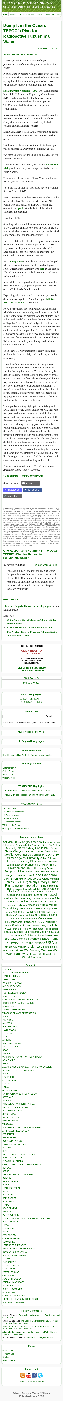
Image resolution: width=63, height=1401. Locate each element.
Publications (7, 774)
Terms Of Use (8, 1354)
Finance (44, 871)
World (26, 957)
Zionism (36, 957)
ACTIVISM (6, 1040)
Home (5, 14)
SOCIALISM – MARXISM (13, 1141)
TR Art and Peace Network (14, 812)
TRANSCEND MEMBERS (13, 1010)
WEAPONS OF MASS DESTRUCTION (19, 1013)
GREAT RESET (9, 1198)
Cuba (43, 858)
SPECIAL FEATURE (11, 1181)
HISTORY (6, 1148)
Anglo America (32, 842)
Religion (27, 928)
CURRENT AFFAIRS (11, 1238)
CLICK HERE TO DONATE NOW (31, 652)
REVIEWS (6, 1168)
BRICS (21, 848)
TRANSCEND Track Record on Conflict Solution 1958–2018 (28, 795)
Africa (18, 842)
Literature (11, 905)
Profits (35, 925)
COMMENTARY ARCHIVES (14, 1296)
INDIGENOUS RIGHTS (12, 1158)
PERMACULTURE (10, 1215)
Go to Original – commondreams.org (23, 476)
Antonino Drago (9, 1326)
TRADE (5, 1205)
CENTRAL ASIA (9, 1080)
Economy (43, 865)
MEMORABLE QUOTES (12, 1043)
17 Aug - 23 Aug (31, 683)
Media (44, 904)
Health (18, 882)
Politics (17, 925)
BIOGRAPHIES (9, 989)
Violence (34, 946)
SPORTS (6, 1259)
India (43, 885)
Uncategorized (8, 1292)
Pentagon (51, 921)
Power (27, 925)
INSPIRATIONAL (9, 1262)
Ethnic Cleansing (36, 868)
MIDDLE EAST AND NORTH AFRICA (18, 1104)
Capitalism (42, 848)
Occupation (31, 914)
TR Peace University (11, 815)
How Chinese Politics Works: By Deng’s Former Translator (27, 755)
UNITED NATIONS (10, 1121)
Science (18, 931)
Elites (52, 864)
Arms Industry (23, 845)
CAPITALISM (8, 1134)
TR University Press (11, 825)
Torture (45, 938)
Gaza (37, 875)
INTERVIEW (7, 1195)
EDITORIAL (7, 969)
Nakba (16, 911)
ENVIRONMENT (9, 1138)
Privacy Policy (8, 1361)
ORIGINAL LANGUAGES (13, 1282)
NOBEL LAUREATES (11, 996)
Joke (57, 898)
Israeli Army (26, 898)
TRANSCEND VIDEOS (12, 979)
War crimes (16, 950)
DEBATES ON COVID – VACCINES (17, 1175)
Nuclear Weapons (15, 915)
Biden (45, 845)
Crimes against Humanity (23, 858)
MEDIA (5, 1087)
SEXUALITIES (8, 1242)
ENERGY (42, 48)
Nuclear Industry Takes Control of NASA (29, 627)
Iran (45, 895)
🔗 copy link (11, 496)
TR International (9, 808)
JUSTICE (6, 1053)
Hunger (19, 885)
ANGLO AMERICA (10, 1047)
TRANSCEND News (11, 976)
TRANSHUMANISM (11, 1188)
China (53, 848)
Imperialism (32, 885)
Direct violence (39, 861)
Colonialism (51, 851)
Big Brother (54, 845)
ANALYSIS (7, 1023)
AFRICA (6, 1037)
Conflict (9, 854)
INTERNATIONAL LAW (12, 1111)
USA (50, 942)
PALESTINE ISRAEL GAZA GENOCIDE (19, 1107)
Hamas (9, 882)
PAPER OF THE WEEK (12, 983)
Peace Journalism (27, 14)
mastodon (14, 489)
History (42, 882)
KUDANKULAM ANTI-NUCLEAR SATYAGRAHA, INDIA (26, 1218)
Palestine (45, 918)
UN (22, 943)
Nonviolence (37, 911)
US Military (20, 946)
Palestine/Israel (14, 922)
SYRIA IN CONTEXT (11, 1117)
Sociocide (19, 935)
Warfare (46, 950)
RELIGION (7, 1185)
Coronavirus (23, 854)
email (29, 483)
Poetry (7, 925)
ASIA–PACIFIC (8, 1060)
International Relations (19, 894)
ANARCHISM (8, 1212)
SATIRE (5, 1171)
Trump (54, 938)
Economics (31, 864)
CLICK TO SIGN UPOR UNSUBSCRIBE (31, 700)
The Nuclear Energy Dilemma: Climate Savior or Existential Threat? (32, 633)
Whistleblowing (30, 954)
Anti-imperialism (51, 842)
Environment (16, 868)
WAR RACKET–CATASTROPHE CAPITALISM (22, 1057)
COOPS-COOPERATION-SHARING (18, 1003)
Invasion (38, 895)
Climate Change (13, 851)
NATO (25, 911)
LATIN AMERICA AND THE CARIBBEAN (19, 1094)
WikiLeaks (51, 954)
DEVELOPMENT (9, 1208)
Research (38, 928)
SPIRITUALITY (8, 1269)
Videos (39, 14)
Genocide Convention (15, 879)
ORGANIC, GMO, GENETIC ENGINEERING (21, 1164)
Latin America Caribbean (43, 901)
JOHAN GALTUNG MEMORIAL (16, 973)
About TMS (50, 14)
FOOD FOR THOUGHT (12, 1265)
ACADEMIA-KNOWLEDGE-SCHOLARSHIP (21, 1127)
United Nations (35, 943)
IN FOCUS (7, 1033)
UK (6, 943)
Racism (17, 928)
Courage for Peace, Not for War (39, 1338)
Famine (28, 871)
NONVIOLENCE (9, 1006)
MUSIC (5, 1232)
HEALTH (6, 1151)
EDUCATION (8, 1077)
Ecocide (19, 865)
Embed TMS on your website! (31, 1382)
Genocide (49, 875)
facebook (33, 489)
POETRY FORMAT (10, 1272)
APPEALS (6, 1100)
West (56, 950)
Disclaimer (7, 1357)
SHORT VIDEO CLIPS (12, 1289)
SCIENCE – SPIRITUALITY (14, 1255)
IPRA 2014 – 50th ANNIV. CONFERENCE (20, 1299)
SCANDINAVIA (9, 1114)
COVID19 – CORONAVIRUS (14, 1252)
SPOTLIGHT (7, 1097)
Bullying (30, 848)
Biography (11, 848)
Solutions (30, 935)
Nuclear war (51, 912)
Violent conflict (49, 947)
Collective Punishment (32, 851)
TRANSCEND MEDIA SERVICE (29, 3)
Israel (52, 894)
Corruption (38, 854)
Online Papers (8, 771)
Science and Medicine (37, 931)
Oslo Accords (30, 918)
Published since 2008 (31, 1396)
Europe (50, 868)
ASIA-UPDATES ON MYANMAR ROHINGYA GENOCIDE (27, 1067)
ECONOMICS (8, 1201)
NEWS (5, 1050)
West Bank (13, 953)
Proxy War (45, 925)
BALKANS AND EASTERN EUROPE (18, 1070)
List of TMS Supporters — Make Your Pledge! (31, 669)
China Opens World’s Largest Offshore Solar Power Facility (31, 621)
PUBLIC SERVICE (10, 1222)
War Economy (32, 950)
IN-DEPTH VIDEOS (10, 1286)
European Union (14, 871)
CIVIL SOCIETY (9, 1235)
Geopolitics (34, 878)
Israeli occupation (43, 898)
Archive (13, 14)
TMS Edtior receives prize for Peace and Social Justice (26, 791)
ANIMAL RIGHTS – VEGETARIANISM (18, 1249)
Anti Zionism (8, 845)
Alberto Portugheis (10, 1332)
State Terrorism (47, 935)
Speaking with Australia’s (20, 90)
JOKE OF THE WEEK (11, 1279)
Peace (40, 922)
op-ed (20, 208)
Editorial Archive (9, 768)
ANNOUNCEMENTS (11, 986)
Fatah (36, 871)
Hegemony (30, 882)
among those (16, 261)
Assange (36, 845)
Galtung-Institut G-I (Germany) (15, 828)
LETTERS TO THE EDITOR (14, 1245)
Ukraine (14, 943)
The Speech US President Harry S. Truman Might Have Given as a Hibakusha (30, 1322)
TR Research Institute (11, 822)
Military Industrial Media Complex (36, 908)
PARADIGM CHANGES (12, 1161)
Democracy (23, 861)
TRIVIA (5, 1225)
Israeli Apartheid (11, 898)
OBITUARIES (8, 1275)
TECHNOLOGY (9, 1030)
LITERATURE (8, 1228)
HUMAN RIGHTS (9, 1026)
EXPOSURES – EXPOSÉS (14, 1144)
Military (14, 908)
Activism (8, 842)
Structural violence (15, 938)
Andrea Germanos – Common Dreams (20, 54)
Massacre (33, 905)
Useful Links (7, 1350)
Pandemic (30, 921)
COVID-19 (52, 854)
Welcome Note (8, 778)
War (5, 950)
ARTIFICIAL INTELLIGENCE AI (15, 1131)
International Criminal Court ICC (37, 891)
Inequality (17, 889)
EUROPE (6, 1084)
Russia (8, 931)
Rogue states (51, 929)
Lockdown (21, 905)
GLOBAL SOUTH (9, 1090)
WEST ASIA (7, 1124)
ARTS (5, 1191)
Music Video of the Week (13, 1302)
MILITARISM (7, 1020)
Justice (23, 901)
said (42, 268)
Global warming (50, 878)
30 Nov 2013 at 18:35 (46, 564)
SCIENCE (6, 1178)
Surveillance (34, 939)
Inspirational (29, 889)
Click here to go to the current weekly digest (27, 606)
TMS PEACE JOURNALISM (14, 993)
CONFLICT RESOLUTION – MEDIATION (20, 1000)
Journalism (11, 901)
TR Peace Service (10, 818)
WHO (42, 954)
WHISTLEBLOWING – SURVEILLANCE (19, 1154)
